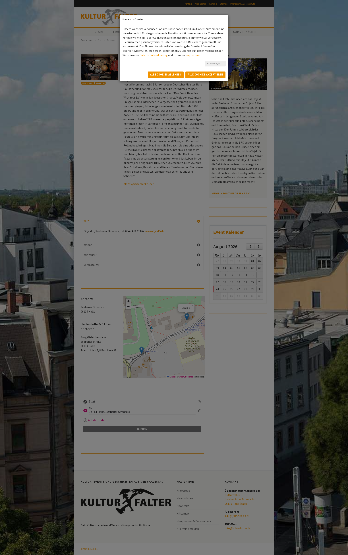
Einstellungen (214, 63)
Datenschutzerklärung (154, 55)
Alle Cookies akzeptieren (205, 74)
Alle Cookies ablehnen (165, 74)
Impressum (192, 55)
